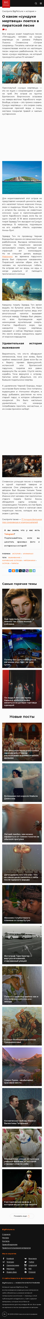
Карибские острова (12, 560)
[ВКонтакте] (10, 570)
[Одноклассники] (13, 570)
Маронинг (7, 256)
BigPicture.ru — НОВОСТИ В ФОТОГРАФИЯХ (21, 1283)
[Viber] (27, 570)
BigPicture (18, 11)
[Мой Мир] (16, 570)
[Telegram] (34, 570)
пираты (15, 563)
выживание (14, 558)
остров (5, 563)
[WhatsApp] (30, 570)
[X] (20, 570)
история (30, 11)
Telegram (9, 534)
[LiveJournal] (23, 570)
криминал (28, 554)
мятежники (29, 560)
